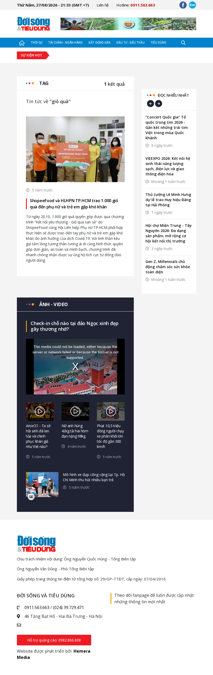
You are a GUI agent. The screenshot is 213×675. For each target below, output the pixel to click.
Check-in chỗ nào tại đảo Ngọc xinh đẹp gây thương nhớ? (74, 326)
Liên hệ (103, 5)
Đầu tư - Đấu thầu (130, 42)
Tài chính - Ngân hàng (65, 42)
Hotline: (135, 5)
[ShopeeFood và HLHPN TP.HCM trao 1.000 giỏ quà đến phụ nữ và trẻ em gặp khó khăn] (75, 149)
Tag (44, 83)
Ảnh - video (53, 304)
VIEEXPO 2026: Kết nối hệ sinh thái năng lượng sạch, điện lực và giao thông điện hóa (167, 166)
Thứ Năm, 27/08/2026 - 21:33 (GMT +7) (53, 5)
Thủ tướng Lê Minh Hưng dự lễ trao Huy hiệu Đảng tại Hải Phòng (168, 199)
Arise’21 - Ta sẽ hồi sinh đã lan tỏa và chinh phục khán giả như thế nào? (38, 436)
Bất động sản (99, 42)
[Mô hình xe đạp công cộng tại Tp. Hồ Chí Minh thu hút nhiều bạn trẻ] (42, 484)
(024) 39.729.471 (68, 607)
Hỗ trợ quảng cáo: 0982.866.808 (54, 640)
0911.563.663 (36, 607)
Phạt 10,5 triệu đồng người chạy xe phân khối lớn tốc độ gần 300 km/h (110, 436)
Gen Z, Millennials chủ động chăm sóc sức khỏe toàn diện (167, 266)
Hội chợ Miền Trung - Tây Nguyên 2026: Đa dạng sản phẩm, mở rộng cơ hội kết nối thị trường (168, 233)
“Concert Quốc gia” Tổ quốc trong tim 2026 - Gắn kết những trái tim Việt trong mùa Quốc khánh (166, 127)
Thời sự (36, 42)
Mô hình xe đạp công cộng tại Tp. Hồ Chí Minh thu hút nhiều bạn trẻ (94, 477)
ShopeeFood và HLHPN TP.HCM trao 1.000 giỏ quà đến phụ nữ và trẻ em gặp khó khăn (74, 204)
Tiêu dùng (158, 42)
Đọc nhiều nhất (173, 95)
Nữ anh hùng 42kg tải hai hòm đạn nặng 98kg (75, 431)
